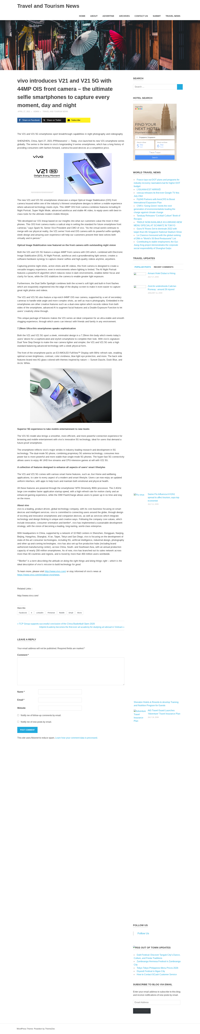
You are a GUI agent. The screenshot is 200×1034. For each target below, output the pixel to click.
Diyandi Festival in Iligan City (151, 971)
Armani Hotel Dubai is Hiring (161, 273)
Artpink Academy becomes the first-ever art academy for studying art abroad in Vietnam (81, 627)
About (94, 16)
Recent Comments (163, 267)
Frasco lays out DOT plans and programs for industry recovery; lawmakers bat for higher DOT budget (157, 183)
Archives (124, 16)
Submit (157, 16)
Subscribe (141, 1011)
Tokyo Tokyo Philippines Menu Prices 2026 (157, 968)
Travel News (173, 16)
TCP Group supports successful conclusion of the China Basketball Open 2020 (57, 624)
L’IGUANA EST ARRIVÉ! (149, 189)
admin (36, 112)
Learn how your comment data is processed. (76, 738)
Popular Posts (143, 267)
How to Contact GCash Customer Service (157, 974)
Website (21, 708)
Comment (23, 655)
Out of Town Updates (156, 947)
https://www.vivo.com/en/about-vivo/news (38, 574)
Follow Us (140, 925)
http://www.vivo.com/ (55, 571)
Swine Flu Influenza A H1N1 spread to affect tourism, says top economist (163, 497)
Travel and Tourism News (48, 6)
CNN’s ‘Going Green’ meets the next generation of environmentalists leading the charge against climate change (154, 209)
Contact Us (141, 16)
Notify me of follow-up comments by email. (41, 715)
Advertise (108, 16)
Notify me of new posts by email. (36, 722)
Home (82, 16)
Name (21, 692)
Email (20, 700)
